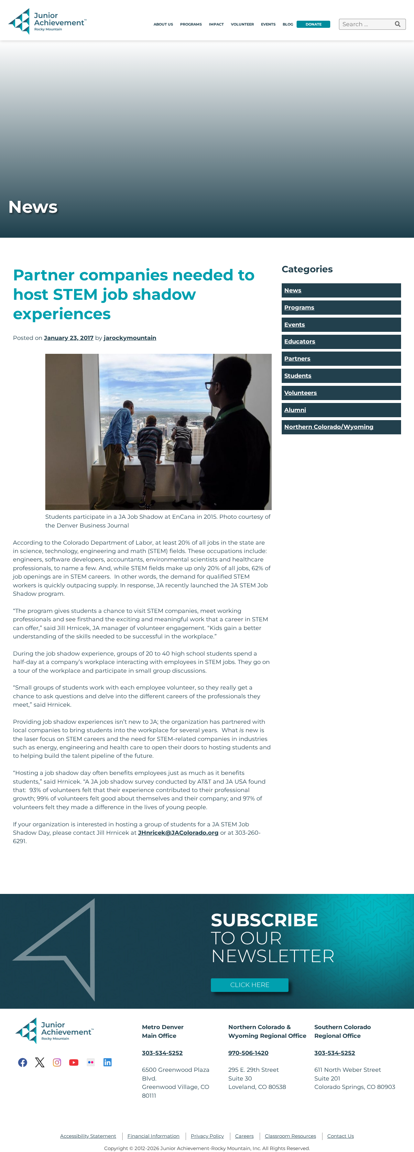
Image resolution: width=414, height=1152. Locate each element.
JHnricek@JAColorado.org (178, 832)
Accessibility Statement (88, 1136)
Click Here (249, 985)
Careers (244, 1136)
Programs (191, 24)
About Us (163, 24)
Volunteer (242, 24)
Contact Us (340, 1136)
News (292, 290)
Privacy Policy (207, 1136)
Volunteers (300, 392)
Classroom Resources (290, 1136)
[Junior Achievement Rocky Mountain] (48, 32)
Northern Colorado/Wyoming (329, 426)
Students (297, 375)
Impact (216, 24)
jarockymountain (130, 337)
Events (268, 24)
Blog (288, 24)
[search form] (398, 24)
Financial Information (153, 1136)
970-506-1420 (248, 1052)
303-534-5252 (162, 1052)
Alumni (295, 410)
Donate (313, 24)
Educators (299, 341)
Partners (297, 358)
